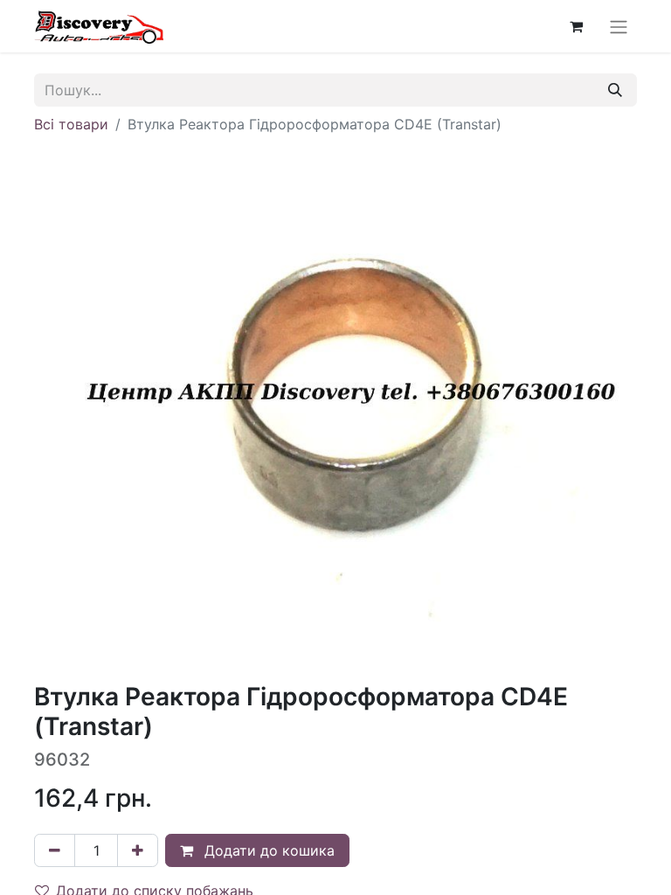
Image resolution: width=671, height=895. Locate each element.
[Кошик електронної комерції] (575, 26)
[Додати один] (137, 850)
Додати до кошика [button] (267, 850)
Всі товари (71, 124)
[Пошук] (615, 90)
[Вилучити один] (54, 850)
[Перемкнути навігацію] (618, 26)
